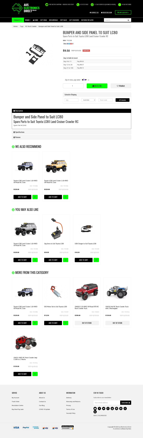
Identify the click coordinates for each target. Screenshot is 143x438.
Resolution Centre (17, 405)
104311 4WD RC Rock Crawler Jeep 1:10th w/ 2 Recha (25, 358)
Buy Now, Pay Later (87, 20)
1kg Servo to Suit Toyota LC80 (54, 244)
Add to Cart (22, 197)
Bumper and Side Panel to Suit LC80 (51, 26)
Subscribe (125, 403)
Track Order (15, 401)
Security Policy (70, 413)
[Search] (128, 20)
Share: (65, 43)
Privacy (68, 405)
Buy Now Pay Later (18, 409)
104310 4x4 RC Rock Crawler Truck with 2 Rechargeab (116, 307)
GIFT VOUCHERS (74, 20)
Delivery (69, 398)
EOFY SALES (63, 20)
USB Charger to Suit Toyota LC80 (85, 244)
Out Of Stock (86, 323)
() (123, 12)
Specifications (19, 132)
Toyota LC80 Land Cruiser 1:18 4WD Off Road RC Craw (25, 181)
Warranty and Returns (73, 401)
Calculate (123, 100)
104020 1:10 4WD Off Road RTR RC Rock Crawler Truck (87, 307)
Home (36, 20)
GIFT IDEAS (43, 20)
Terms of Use (70, 409)
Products (17, 20)
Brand (27, 20)
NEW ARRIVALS (53, 20)
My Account (15, 398)
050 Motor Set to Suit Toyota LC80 (55, 306)
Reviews (18, 137)
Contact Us (42, 401)
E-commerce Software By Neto (122, 429)
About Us (42, 398)
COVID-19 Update (44, 409)
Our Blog (41, 405)
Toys (21, 26)
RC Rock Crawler (31, 26)
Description (19, 110)
